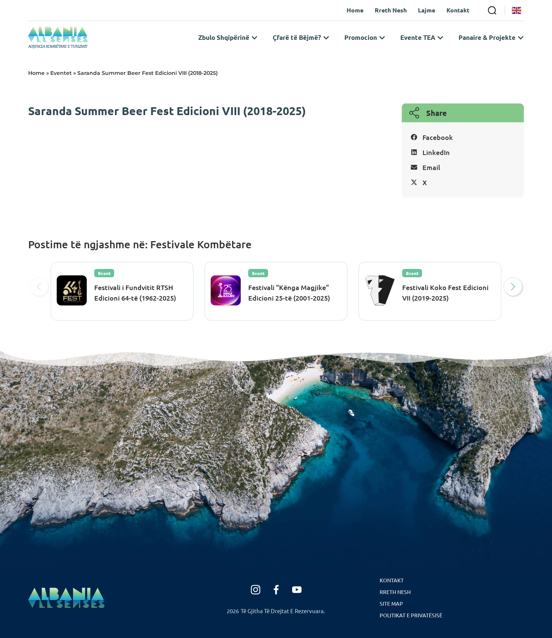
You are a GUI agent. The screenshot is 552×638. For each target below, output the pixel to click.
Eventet (61, 73)
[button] (463, 137)
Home (36, 73)
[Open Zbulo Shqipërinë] (254, 38)
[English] (517, 10)
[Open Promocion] (382, 38)
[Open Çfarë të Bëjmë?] (326, 38)
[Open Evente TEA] (440, 38)
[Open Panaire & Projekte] (520, 38)
